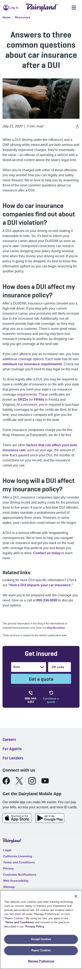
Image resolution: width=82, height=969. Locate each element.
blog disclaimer (56, 627)
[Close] (76, 896)
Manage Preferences (41, 961)
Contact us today (47, 553)
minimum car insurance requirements (32, 364)
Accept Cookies (41, 939)
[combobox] (13, 667)
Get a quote (41, 679)
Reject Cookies (41, 950)
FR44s (39, 399)
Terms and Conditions (19, 922)
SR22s (23, 399)
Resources (22, 17)
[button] (76, 126)
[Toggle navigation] (73, 7)
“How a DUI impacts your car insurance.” (40, 585)
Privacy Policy (34, 926)
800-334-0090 (46, 600)
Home (7, 17)
